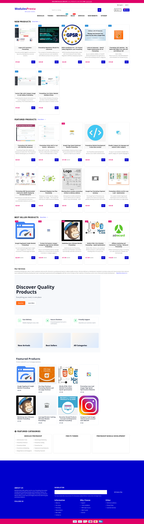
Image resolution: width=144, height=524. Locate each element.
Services (83, 512)
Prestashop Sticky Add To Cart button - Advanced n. (49, 146)
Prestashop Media (21, 445)
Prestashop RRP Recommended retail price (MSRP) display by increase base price (25, 192)
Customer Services (111, 507)
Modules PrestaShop (33, 436)
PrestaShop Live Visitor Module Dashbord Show (48, 94)
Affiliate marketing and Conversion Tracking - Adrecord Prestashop (118, 245)
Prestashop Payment (40, 451)
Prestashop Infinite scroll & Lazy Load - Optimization (118, 192)
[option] (33, 443)
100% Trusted (84, 510)
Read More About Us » (121, 273)
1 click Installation (85, 505)
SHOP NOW (89, 1)
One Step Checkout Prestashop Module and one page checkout (46, 388)
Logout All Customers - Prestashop (25, 48)
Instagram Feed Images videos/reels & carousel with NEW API (88, 418)
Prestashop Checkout (22, 442)
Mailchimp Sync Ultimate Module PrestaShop (72, 244)
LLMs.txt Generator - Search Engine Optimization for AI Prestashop (95, 49)
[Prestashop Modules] (25, 10)
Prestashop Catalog (39, 442)
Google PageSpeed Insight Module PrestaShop (25, 244)
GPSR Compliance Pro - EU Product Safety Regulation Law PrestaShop (72, 48)
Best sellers (58, 512)
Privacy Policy (110, 505)
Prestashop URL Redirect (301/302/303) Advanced (25, 146)
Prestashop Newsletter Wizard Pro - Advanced (48, 48)
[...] (26, 497)
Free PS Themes (72, 436)
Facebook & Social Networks (42, 448)
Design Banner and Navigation (24, 451)
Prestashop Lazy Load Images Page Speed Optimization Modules (87, 388)
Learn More (31, 303)
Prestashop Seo (38, 445)
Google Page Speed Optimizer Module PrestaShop (72, 146)
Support (83, 503)
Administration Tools (22, 440)
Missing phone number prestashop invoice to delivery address (72, 192)
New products (59, 510)
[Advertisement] (50, 472)
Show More (36, 21)
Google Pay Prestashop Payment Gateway (95, 192)
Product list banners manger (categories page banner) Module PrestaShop (48, 245)
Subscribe (119, 492)
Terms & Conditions (111, 503)
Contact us (58, 515)
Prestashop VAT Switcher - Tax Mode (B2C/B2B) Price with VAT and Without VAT (118, 49)
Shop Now (20, 303)
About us (58, 503)
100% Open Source (85, 507)
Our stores (58, 505)
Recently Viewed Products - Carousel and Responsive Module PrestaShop (67, 418)
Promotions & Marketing (23, 448)
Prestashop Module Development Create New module (95, 146)
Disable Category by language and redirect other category (119, 146)
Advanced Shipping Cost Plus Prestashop (48, 192)
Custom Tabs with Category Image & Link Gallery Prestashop (25, 94)
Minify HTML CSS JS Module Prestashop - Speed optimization (95, 244)
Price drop (58, 507)
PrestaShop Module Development (111, 436)
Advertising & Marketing (40, 440)
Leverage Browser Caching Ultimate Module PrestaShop (47, 418)
